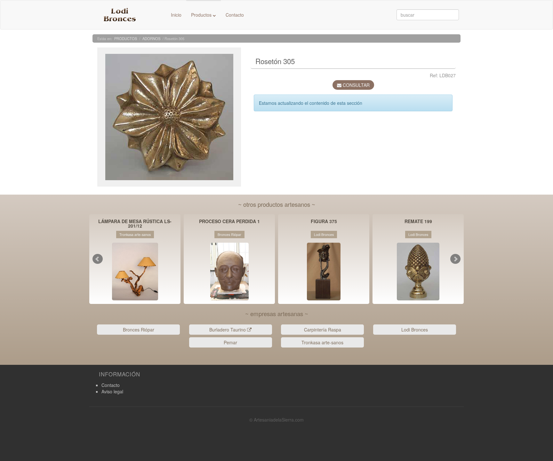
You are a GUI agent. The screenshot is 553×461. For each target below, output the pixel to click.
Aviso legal (112, 391)
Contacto (235, 15)
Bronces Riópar (138, 329)
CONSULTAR (355, 85)
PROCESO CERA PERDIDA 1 (229, 221)
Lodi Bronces (414, 329)
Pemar (230, 342)
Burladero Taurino (228, 329)
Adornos (151, 38)
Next (455, 259)
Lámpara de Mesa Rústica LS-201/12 (135, 223)
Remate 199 (418, 221)
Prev (97, 259)
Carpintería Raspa (322, 329)
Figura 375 (324, 221)
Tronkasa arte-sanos (322, 342)
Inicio (176, 15)
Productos (202, 15)
